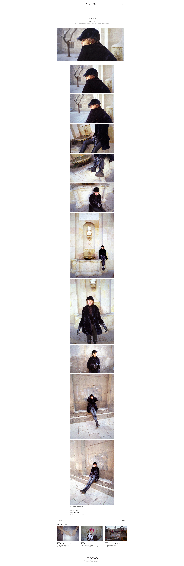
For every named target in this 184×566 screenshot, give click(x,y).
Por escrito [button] (103, 4)
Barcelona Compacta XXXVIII (65, 544)
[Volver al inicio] (92, 4)
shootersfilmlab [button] (82, 514)
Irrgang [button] (78, 512)
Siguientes (123, 520)
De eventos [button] (75, 4)
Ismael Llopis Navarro (94, 561)
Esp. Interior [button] (110, 4)
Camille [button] (75, 512)
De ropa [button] (62, 4)
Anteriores (60, 520)
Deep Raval (84, 544)
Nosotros (117, 4)
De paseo (92, 15)
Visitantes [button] (81, 4)
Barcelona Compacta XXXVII (112, 544)
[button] (92, 78)
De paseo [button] (68, 4)
